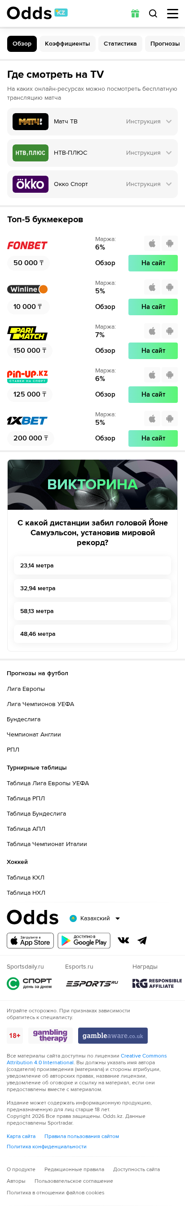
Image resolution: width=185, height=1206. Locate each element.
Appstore (30, 940)
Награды (157, 983)
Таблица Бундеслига (36, 813)
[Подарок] (135, 13)
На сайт (153, 263)
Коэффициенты (67, 43)
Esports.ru (92, 983)
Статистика (120, 43)
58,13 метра (37, 611)
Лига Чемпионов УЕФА (40, 704)
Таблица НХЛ (26, 893)
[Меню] (172, 13)
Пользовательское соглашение (74, 1181)
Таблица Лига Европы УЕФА (48, 783)
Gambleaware (113, 1036)
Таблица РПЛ (26, 798)
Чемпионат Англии (34, 734)
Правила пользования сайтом (81, 1136)
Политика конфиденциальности (47, 1146)
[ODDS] (37, 13)
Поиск (153, 13)
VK (123, 940)
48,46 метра (38, 634)
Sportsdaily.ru (29, 983)
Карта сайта (21, 1136)
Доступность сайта (136, 1169)
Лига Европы (26, 689)
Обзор (22, 43)
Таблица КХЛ (25, 877)
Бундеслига (23, 719)
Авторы (16, 1181)
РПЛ (13, 749)
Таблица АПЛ (26, 829)
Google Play (83, 940)
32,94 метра (38, 588)
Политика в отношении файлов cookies (56, 1192)
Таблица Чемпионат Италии (47, 844)
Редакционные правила (74, 1169)
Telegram (142, 940)
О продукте (21, 1169)
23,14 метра (37, 565)
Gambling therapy (50, 1036)
